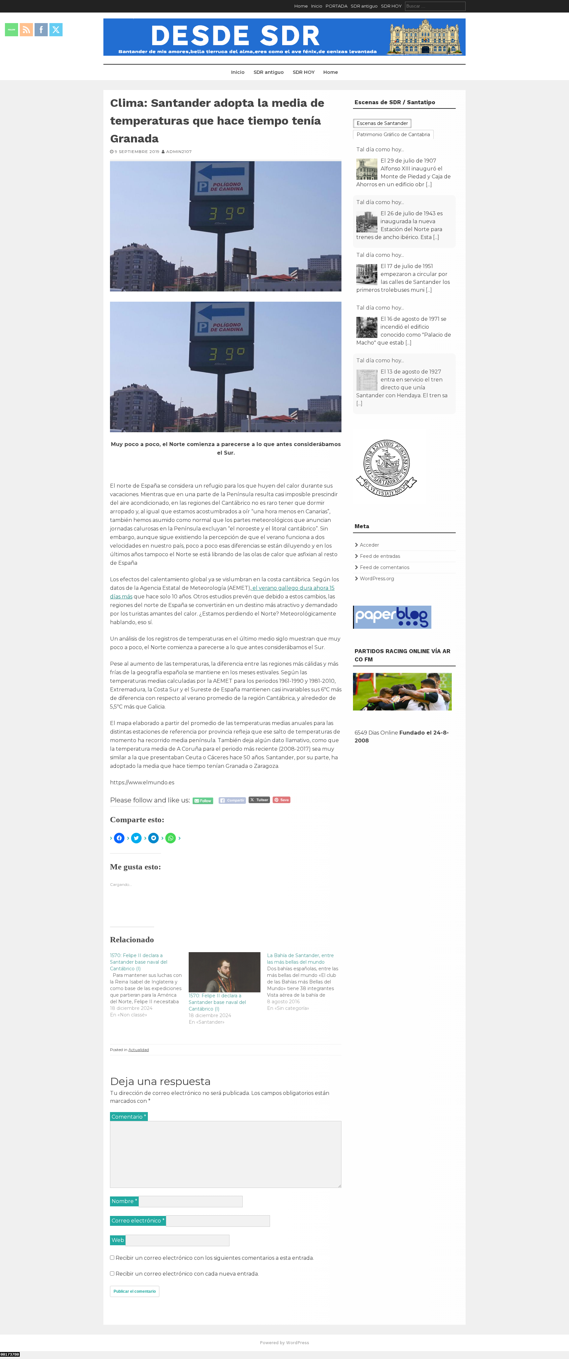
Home (301, 6)
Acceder (369, 545)
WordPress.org (377, 579)
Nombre (124, 1201)
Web (118, 1240)
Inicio (316, 6)
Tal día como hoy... (380, 149)
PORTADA (336, 6)
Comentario (129, 1117)
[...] (429, 184)
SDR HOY (391, 6)
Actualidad (138, 1049)
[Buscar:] (435, 6)
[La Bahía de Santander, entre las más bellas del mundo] (306, 982)
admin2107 (179, 151)
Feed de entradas (380, 556)
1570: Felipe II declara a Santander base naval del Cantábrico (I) (217, 1002)
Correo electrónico (138, 1221)
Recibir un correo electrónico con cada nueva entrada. (187, 1274)
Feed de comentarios (384, 567)
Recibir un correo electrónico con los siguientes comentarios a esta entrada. (215, 1258)
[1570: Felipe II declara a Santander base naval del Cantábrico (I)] (149, 985)
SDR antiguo (364, 6)
